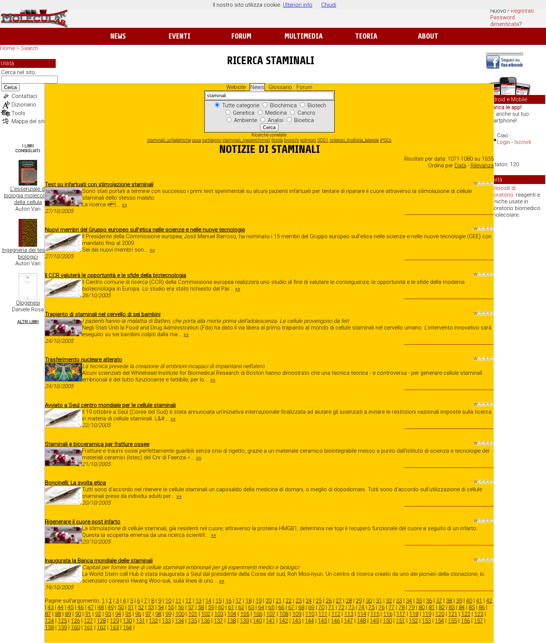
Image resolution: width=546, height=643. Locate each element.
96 (138, 614)
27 (339, 600)
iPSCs (385, 140)
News (118, 36)
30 (369, 600)
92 (98, 614)
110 (309, 614)
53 (151, 607)
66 (281, 607)
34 (409, 600)
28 (349, 600)
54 (161, 607)
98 (158, 614)
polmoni (308, 140)
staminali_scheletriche (169, 140)
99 (168, 614)
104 (231, 614)
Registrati (522, 10)
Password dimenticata (504, 20)
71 (331, 607)
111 (322, 614)
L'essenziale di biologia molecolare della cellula (28, 196)
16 (228, 600)
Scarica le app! (503, 107)
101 (192, 614)
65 (271, 607)
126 (75, 620)
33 (399, 600)
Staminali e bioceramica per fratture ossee (97, 444)
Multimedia (304, 36)
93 (108, 614)
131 (140, 620)
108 (283, 614)
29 (359, 600)
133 (166, 620)
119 (426, 614)
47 (91, 607)
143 (296, 620)
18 (248, 600)
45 (71, 607)
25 (319, 600)
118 (413, 614)
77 (391, 607)
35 (419, 600)
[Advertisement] (515, 337)
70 (321, 607)
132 (153, 620)
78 (401, 607)
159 (62, 627)
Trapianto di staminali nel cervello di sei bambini (102, 314)
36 (429, 600)
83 (452, 607)
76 (381, 607)
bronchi (291, 140)
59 (211, 607)
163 (114, 627)
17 (238, 600)
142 (283, 620)
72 (341, 607)
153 (426, 620)
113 (348, 614)
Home (7, 48)
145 (322, 620)
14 (208, 600)
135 (192, 620)
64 (261, 607)
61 (231, 607)
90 (78, 614)
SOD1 (323, 140)
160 (75, 627)
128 (101, 620)
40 (469, 600)
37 (439, 600)
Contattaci (24, 96)
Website (236, 87)
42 (489, 600)
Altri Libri (28, 321)
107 (270, 614)
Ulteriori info (297, 4)
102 (205, 614)
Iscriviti (522, 142)
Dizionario (24, 104)
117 (400, 614)
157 (478, 620)
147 (348, 620)
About (428, 36)
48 (101, 607)
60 (221, 607)
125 (62, 620)
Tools (18, 113)
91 (88, 614)
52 (141, 607)
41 (479, 600)
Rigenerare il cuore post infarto (82, 521)
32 (389, 600)
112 (335, 614)
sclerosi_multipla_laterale (354, 140)
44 (61, 607)
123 (478, 614)
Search (29, 48)
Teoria (366, 36)
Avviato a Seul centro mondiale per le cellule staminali (110, 405)
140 (257, 620)
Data (460, 165)
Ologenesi (28, 302)
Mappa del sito (29, 121)
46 (81, 607)
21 (279, 600)
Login (503, 142)
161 (88, 627)
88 (58, 614)
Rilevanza (482, 165)
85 (472, 607)
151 (400, 620)
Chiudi (328, 4)
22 (289, 600)
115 (374, 614)
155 (452, 620)
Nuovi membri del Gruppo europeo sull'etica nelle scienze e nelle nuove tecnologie (145, 229)
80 (422, 607)
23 (299, 600)
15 (218, 600)
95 (128, 614)
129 (114, 620)
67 (291, 607)
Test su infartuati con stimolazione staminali (99, 184)
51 (131, 607)
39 (459, 600)
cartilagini (211, 140)
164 (127, 627)
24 (309, 600)
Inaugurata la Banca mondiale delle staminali (99, 560)
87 (48, 614)
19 (258, 600)
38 (449, 600)
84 (462, 607)
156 (465, 620)
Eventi (180, 36)
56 (181, 607)
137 (218, 620)
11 (178, 600)
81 (432, 607)
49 (111, 607)
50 (121, 607)
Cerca (10, 87)
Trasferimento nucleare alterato (83, 359)
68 (301, 607)
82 (442, 607)
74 (361, 607)
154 (439, 620)
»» (124, 204)
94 (118, 614)
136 (205, 620)
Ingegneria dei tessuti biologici (28, 253)
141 (270, 620)
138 (231, 620)
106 (257, 614)
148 (361, 620)
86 (482, 607)
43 (50, 607)
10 (168, 600)
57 (191, 607)
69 (311, 607)
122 (465, 614)
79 (412, 607)
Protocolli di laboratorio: (501, 191)
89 (68, 614)
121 (452, 614)
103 (218, 614)
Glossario (280, 87)
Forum (241, 36)
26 (329, 600)
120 (439, 614)
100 (179, 614)
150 (387, 620)
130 (127, 620)
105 (244, 614)
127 (88, 620)
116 (387, 614)
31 (379, 600)
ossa (196, 140)
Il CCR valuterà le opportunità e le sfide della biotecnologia (115, 275)
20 (269, 600)
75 (371, 607)
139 (244, 620)
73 (351, 607)
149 (374, 620)
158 (49, 627)
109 (296, 614)
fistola (277, 140)
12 (188, 600)
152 (413, 620)
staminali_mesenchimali (246, 140)
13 (198, 600)
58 (201, 607)
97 (148, 614)
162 (101, 627)
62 (241, 607)
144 (309, 620)
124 (49, 620)
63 (251, 607)
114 (361, 614)
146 (335, 620)
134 (179, 620)
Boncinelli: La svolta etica (75, 482)
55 (171, 607)
